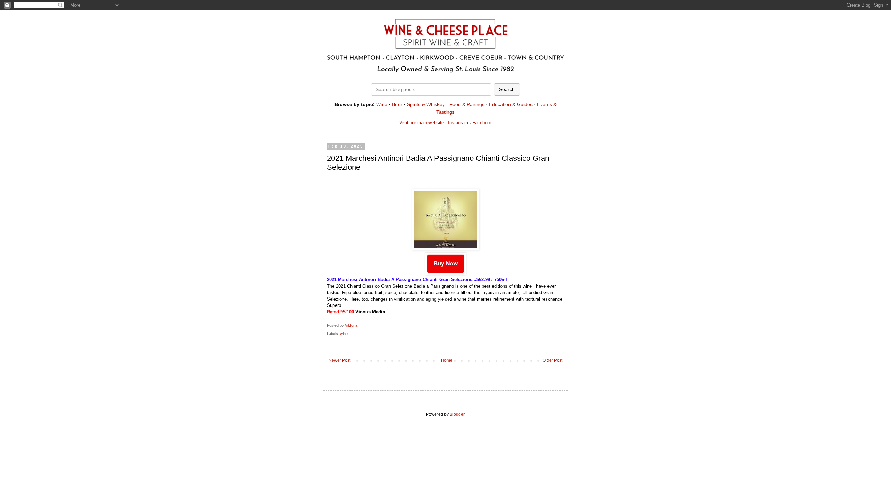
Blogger (457, 414)
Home (446, 360)
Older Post (552, 360)
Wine (381, 104)
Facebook (482, 122)
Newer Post (339, 360)
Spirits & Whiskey (426, 104)
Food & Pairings (466, 104)
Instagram (458, 122)
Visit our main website (421, 122)
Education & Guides (511, 104)
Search (507, 89)
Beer (397, 104)
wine (344, 334)
